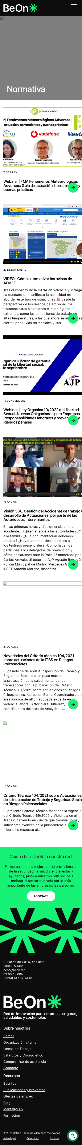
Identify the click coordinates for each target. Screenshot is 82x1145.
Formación (11, 1115)
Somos (8, 1036)
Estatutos (11, 1055)
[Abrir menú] (74, 6)
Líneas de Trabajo (17, 1049)
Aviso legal (9, 1138)
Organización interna (19, 1042)
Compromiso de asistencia (24, 1061)
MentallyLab (13, 1109)
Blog (7, 1103)
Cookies (54, 1138)
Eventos (9, 1083)
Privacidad (32, 1138)
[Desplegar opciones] (73, 1136)
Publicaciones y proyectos (24, 1090)
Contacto (10, 1068)
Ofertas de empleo (18, 1096)
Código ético (32, 1055)
